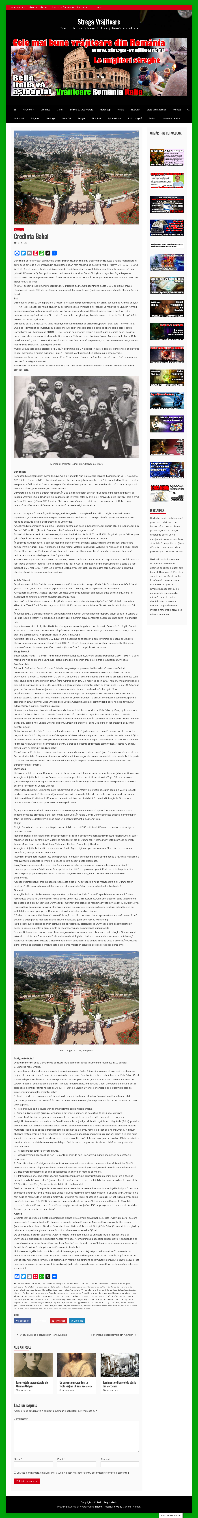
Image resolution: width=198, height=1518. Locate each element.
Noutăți (66, 118)
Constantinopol (94, 1287)
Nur (54, 1296)
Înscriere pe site (84, 7)
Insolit (120, 109)
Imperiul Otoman (96, 1290)
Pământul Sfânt (111, 1296)
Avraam (93, 1283)
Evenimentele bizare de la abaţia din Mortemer (119, 1384)
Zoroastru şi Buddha (81, 1309)
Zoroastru (66, 1309)
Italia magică (135, 118)
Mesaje (177, 109)
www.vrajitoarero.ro (52, 1309)
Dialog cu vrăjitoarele (81, 109)
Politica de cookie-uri (37, 7)
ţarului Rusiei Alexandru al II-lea (28, 1305)
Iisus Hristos (63, 1290)
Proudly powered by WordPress (75, 1506)
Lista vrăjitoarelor (156, 109)
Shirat (47, 1302)
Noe (50, 1296)
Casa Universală (79, 1287)
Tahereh (130, 1302)
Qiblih (52, 1299)
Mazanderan (118, 1293)
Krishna (33, 1293)
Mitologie (50, 118)
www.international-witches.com (97, 1305)
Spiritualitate (114, 118)
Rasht (58, 1299)
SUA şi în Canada (111, 1302)
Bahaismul (19, 1287)
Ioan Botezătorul (120, 1290)
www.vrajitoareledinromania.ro (28, 1309)
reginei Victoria (69, 1299)
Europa (38, 1290)
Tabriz (123, 1302)
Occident (61, 1296)
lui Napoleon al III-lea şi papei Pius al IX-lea (74, 1293)
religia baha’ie (90, 1299)
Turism (152, 118)
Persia (130, 1296)
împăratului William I (79, 1290)
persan (122, 1296)
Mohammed (22, 1296)
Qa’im (46, 1299)
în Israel (108, 1290)
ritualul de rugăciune (123, 1299)
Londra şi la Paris (45, 1293)
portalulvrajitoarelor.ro (24, 1299)
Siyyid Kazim (70, 1302)
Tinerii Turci (48, 1305)
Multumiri (19, 118)
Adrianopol (58, 1283)
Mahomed (106, 1293)
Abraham (36, 1283)
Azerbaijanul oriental (107, 1283)
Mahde (98, 1293)
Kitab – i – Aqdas (21, 1293)
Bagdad (126, 1283)
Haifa (44, 1290)
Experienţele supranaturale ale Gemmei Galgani (32, 1384)
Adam (49, 1283)
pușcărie (39, 1299)
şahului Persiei (30, 1302)
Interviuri (135, 109)
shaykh (41, 1302)
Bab (120, 1283)
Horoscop (105, 109)
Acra (43, 1283)
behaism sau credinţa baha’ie (49, 1287)
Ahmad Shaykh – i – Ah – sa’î (76, 1283)
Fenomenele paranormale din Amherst (112, 1334)
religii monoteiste (106, 1299)
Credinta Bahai (109, 1287)
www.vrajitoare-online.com (125, 1305)
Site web (105, 1459)
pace (101, 1296)
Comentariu (21, 1418)
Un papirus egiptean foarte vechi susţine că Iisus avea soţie (76, 1384)
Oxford (95, 1296)
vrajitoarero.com (74, 1305)
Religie (81, 118)
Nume (18, 1459)
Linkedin (78, 1320)
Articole (27, 109)
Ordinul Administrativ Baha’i (78, 1296)
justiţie (132, 1290)
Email (61, 1459)
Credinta (45, 109)
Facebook (23, 1320)
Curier (60, 109)
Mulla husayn (41, 1296)
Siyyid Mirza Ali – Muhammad (90, 1302)
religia (80, 1299)
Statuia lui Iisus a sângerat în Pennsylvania (43, 1334)
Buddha (67, 1287)
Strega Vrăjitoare (99, 21)
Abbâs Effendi (24, 1283)
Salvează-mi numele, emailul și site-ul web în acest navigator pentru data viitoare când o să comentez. (73, 1472)
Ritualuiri (96, 118)
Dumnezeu (29, 1290)
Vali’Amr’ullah (60, 1305)
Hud (50, 1290)
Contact (98, 7)
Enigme (34, 118)
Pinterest (59, 1320)
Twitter (41, 1320)
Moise (32, 1296)
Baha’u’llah (29, 1287)
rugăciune (18, 1302)
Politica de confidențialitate (62, 7)
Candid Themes (131, 1506)
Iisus (55, 1290)
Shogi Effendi (57, 1302)
